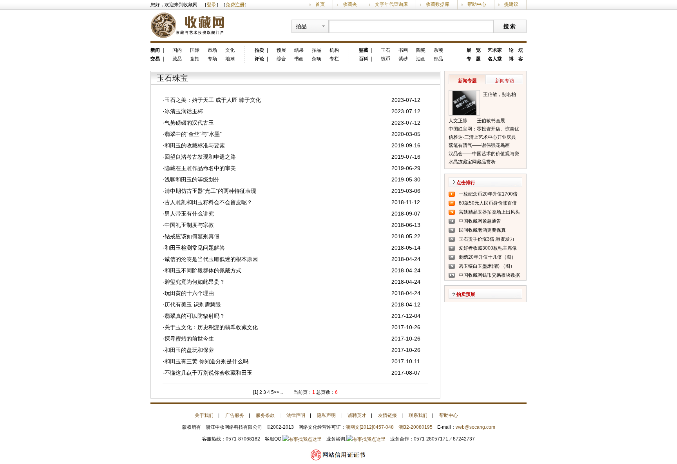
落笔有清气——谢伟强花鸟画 (479, 145)
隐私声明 (326, 415)
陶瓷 (420, 50)
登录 (211, 4)
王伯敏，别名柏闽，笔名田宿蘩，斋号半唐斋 (502, 95)
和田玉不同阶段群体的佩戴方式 (203, 270)
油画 (420, 59)
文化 (230, 50)
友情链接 (387, 415)
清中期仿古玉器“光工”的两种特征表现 (210, 191)
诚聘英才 (357, 415)
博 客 (516, 59)
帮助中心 (476, 4)
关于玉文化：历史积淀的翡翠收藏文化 (211, 327)
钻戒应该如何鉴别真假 (192, 236)
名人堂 (495, 59)
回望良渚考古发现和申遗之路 (200, 157)
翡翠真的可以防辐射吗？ (195, 316)
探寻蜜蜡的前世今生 (189, 338)
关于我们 (204, 415)
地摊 (230, 59)
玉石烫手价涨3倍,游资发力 (486, 239)
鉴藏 (363, 50)
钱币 (385, 59)
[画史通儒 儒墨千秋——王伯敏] (464, 103)
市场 (212, 50)
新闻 (155, 50)
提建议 (511, 4)
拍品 (316, 50)
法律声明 (295, 415)
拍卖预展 (465, 294)
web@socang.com (475, 427)
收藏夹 (350, 4)
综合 (281, 59)
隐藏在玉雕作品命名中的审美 (200, 168)
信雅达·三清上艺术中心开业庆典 (482, 137)
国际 (194, 50)
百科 (363, 59)
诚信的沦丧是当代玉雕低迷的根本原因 (211, 259)
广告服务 (234, 415)
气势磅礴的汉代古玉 (189, 123)
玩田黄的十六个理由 (189, 293)
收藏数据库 (437, 4)
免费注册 (235, 4)
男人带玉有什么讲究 (189, 213)
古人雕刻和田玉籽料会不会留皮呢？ (208, 202)
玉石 (385, 50)
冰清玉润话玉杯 (184, 111)
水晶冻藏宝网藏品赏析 (472, 162)
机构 (334, 50)
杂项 (316, 59)
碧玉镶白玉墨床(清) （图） (487, 266)
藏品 (177, 59)
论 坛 (516, 50)
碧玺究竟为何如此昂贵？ (195, 282)
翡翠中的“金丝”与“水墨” (193, 134)
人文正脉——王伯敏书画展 (477, 120)
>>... (278, 392)
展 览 (474, 50)
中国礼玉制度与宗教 (189, 225)
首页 (320, 4)
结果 (299, 50)
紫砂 (403, 59)
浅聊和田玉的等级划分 (192, 179)
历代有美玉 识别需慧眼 (193, 304)
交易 (155, 59)
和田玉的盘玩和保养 (189, 350)
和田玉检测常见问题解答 (195, 248)
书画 (299, 59)
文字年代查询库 (391, 4)
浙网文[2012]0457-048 (370, 427)
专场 (212, 59)
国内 (177, 50)
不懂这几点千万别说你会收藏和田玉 (208, 373)
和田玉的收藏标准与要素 (195, 145)
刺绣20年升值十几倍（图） (487, 257)
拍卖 (259, 50)
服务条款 (265, 415)
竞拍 (194, 59)
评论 (259, 59)
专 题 (474, 59)
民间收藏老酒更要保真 (482, 230)
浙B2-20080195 (415, 427)
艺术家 (495, 50)
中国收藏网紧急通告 (480, 221)
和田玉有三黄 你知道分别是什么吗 (206, 361)
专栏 (334, 59)
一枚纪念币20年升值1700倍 (488, 194)
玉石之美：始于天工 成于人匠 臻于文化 (213, 100)
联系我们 (418, 415)
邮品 (438, 59)
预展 (281, 50)
